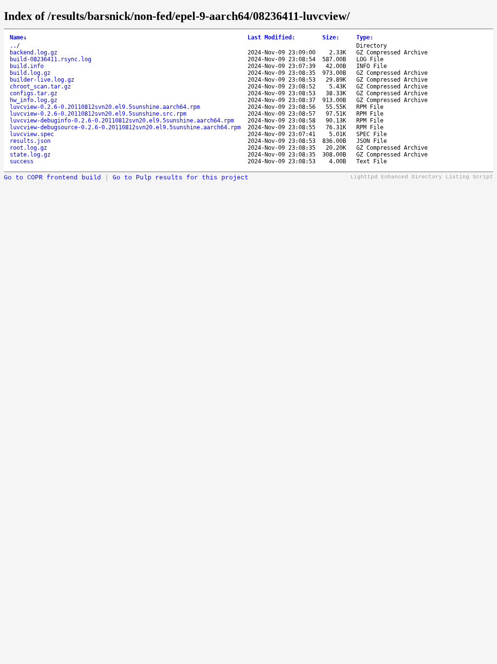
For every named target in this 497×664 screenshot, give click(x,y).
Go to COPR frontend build (52, 177)
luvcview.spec (32, 134)
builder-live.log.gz (42, 79)
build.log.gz (30, 73)
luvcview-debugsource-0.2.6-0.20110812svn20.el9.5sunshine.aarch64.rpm (125, 127)
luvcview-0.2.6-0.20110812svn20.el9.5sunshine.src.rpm (98, 113)
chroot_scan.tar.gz (40, 86)
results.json (30, 141)
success (21, 161)
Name (18, 37)
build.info (27, 66)
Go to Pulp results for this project (180, 177)
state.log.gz (30, 154)
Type (364, 37)
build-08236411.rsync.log (50, 59)
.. (13, 45)
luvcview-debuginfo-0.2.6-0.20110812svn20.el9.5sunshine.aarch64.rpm (122, 120)
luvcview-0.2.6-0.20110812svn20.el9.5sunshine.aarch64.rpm (105, 107)
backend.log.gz (33, 52)
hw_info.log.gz (33, 100)
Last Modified (271, 37)
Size (330, 37)
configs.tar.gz (33, 93)
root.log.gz (28, 147)
